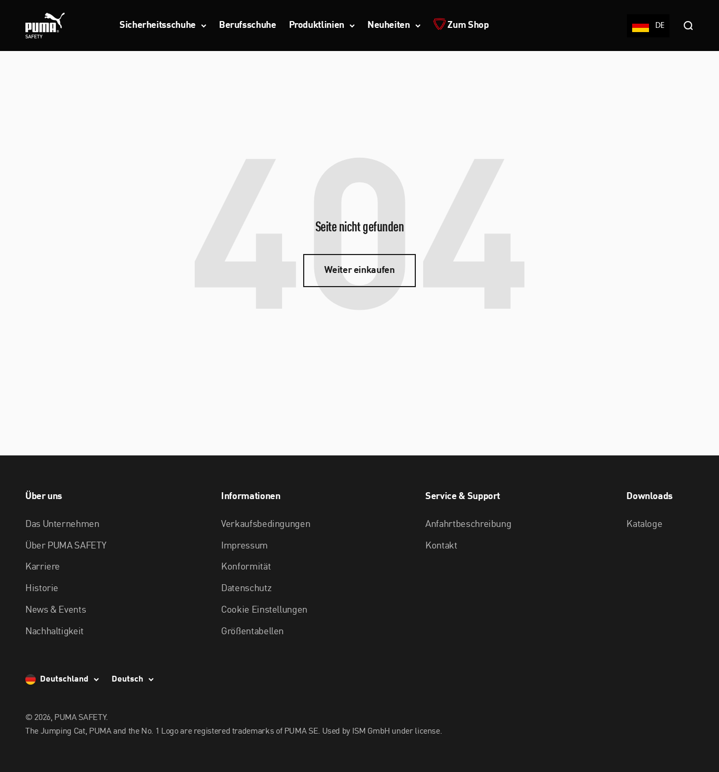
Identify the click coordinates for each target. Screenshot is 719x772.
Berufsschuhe (247, 25)
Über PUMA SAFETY (65, 546)
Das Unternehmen (62, 524)
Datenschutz (246, 588)
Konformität (246, 567)
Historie (41, 588)
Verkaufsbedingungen (265, 524)
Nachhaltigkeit (54, 631)
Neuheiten (388, 25)
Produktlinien (316, 25)
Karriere (42, 567)
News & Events (55, 610)
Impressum (244, 546)
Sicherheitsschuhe (157, 25)
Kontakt (441, 546)
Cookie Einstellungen (264, 610)
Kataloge (644, 524)
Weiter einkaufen (359, 270)
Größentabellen (252, 631)
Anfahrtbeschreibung (468, 524)
